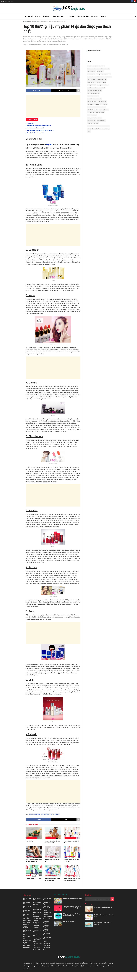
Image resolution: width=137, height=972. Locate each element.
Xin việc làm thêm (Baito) (46, 944)
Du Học (25, 934)
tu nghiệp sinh (91, 112)
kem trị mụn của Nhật (92, 101)
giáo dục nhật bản (92, 85)
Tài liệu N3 (36, 927)
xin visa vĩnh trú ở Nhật (93, 123)
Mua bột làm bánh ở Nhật (69, 921)
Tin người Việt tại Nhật (47, 913)
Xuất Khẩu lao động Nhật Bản (94, 126)
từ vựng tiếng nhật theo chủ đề (95, 117)
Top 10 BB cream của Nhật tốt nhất (35, 128)
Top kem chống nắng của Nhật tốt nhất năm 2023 (39, 125)
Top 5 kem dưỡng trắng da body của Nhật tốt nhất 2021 (40, 130)
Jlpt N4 (89, 87)
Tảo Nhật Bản (30, 123)
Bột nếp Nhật (99, 74)
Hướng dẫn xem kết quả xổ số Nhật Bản (72, 898)
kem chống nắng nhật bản (93, 93)
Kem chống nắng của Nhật (99, 87)
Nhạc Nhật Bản (37, 902)
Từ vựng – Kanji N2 (46, 926)
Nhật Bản (35, 904)
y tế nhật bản (106, 126)
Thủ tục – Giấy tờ (37, 944)
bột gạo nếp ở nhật (92, 66)
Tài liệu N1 (36, 923)
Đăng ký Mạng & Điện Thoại (27, 921)
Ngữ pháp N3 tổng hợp (37, 899)
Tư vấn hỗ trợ (47, 919)
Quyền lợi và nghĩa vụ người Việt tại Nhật (37, 912)
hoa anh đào (106, 85)
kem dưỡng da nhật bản (34, 814)
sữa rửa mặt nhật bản (92, 109)
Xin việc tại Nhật (46, 948)
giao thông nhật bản (101, 82)
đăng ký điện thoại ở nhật (93, 128)
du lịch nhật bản (91, 82)
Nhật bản (49, 145)
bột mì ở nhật (100, 71)
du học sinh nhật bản (101, 79)
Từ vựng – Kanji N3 (46, 930)
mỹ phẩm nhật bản (55, 814)
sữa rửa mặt (90, 106)
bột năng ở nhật (91, 74)
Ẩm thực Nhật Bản (27, 899)
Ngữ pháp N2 (26, 945)
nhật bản (105, 104)
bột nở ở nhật (107, 74)
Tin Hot (57, 44)
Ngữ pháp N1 (26, 943)
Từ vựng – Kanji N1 (46, 922)
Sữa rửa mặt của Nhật (100, 106)
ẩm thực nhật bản (105, 128)
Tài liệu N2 (36, 925)
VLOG (45, 941)
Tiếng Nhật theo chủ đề (46, 907)
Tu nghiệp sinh (47, 916)
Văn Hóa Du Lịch (27, 21)
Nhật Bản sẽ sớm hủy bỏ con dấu (34, 878)
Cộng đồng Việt (26, 915)
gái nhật (99, 85)
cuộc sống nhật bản (106, 76)
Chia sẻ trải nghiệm (31, 44)
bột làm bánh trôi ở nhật (93, 68)
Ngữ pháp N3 (26, 947)
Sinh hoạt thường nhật (70, 838)
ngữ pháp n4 (98, 104)
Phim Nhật (36, 907)
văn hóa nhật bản (91, 120)
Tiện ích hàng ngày (50, 856)
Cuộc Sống (26, 918)
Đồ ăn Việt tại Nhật (27, 930)
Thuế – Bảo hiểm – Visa (36, 948)
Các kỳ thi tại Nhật (27, 907)
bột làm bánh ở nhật (104, 68)
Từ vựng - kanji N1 (100, 112)
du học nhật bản (91, 79)
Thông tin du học (37, 934)
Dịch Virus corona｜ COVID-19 (26, 926)
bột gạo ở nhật (101, 66)
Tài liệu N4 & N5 (37, 930)
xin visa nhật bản (101, 120)
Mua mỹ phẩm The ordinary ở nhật (35, 133)
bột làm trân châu (92, 71)
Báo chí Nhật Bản (26, 903)
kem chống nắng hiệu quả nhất (95, 90)
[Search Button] (112, 899)
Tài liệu (35, 920)
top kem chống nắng (104, 109)
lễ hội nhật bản (102, 101)
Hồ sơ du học (27, 940)
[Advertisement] (61, 106)
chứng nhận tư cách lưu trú (94, 76)
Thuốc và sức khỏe (50, 44)
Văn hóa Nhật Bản (47, 938)
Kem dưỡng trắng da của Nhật (94, 98)
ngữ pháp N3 (90, 104)
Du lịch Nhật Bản (35, 21)
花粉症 (89, 131)
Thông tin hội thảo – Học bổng (37, 939)
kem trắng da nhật (45, 814)
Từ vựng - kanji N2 (92, 115)
